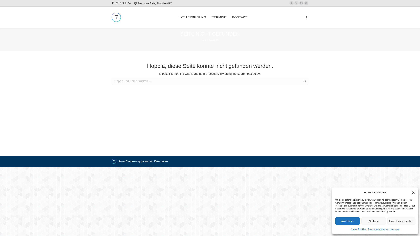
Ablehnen (373, 221)
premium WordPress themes (154, 161)
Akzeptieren (347, 221)
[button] (413, 192)
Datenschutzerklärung (378, 229)
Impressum (394, 229)
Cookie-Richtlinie (359, 229)
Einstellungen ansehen (401, 221)
